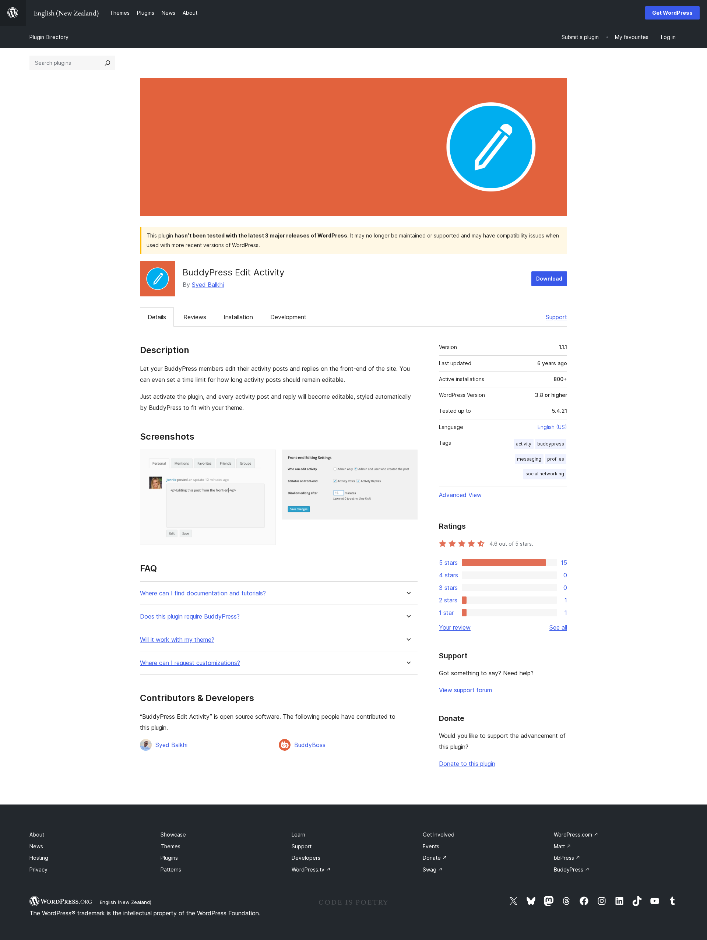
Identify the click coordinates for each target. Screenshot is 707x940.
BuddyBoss (310, 745)
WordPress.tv (311, 869)
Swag (433, 869)
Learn (298, 834)
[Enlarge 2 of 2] (407, 459)
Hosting (38, 858)
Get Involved (438, 834)
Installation (238, 317)
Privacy (38, 869)
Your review (455, 627)
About (36, 834)
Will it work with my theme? (177, 639)
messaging (529, 459)
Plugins (169, 858)
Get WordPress (672, 13)
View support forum (465, 690)
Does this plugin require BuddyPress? (190, 616)
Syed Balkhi (208, 284)
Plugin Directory (48, 37)
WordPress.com (576, 834)
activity (523, 444)
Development (288, 317)
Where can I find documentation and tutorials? (203, 593)
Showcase (173, 834)
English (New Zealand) (125, 902)
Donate (435, 858)
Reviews (194, 317)
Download (549, 278)
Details (157, 317)
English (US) (552, 427)
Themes (170, 846)
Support (556, 317)
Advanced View (460, 495)
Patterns (171, 869)
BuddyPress (572, 869)
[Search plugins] (107, 63)
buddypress (550, 444)
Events (431, 846)
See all (558, 627)
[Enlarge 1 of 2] (266, 459)
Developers (306, 858)
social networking (544, 473)
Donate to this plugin (467, 763)
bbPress (567, 858)
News (36, 846)
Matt (562, 846)
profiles (555, 459)
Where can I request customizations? (190, 662)
